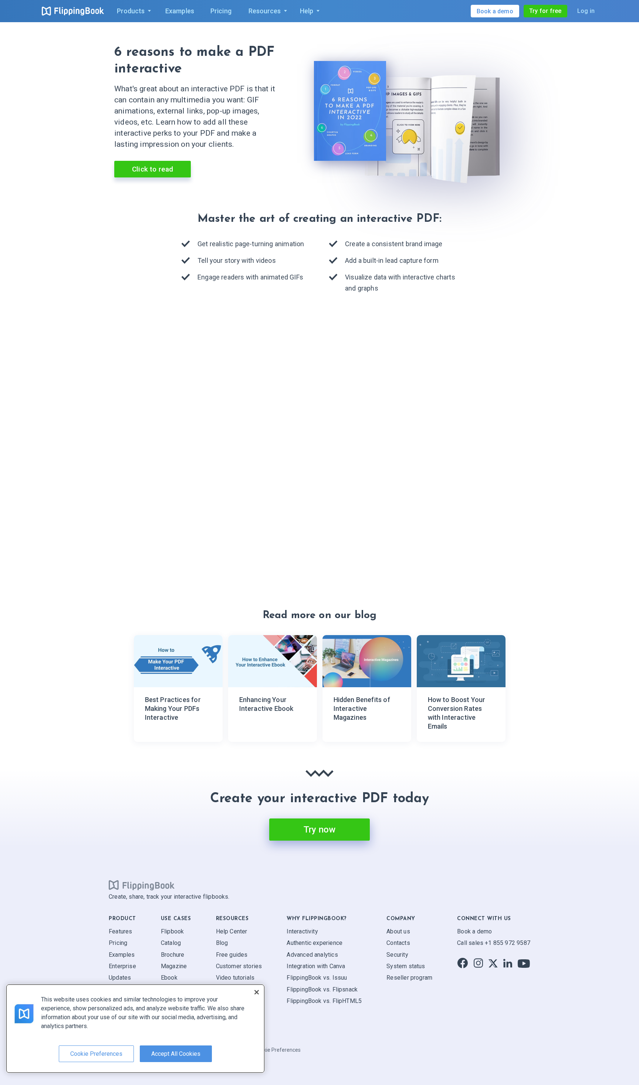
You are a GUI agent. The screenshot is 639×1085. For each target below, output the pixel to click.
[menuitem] (132, 11)
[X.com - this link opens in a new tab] (493, 963)
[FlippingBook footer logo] (142, 885)
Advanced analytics (312, 954)
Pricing (118, 942)
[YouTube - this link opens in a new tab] (524, 963)
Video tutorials (235, 977)
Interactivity (302, 931)
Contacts (398, 942)
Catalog (171, 942)
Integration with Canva (316, 966)
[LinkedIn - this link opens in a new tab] (507, 963)
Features (120, 931)
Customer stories (239, 966)
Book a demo (474, 931)
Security (397, 954)
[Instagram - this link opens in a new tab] (478, 963)
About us (398, 931)
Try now (319, 829)
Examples (122, 954)
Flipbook (172, 931)
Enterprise (122, 966)
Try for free (545, 10)
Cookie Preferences (277, 1050)
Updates (120, 977)
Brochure (172, 954)
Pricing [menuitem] (220, 11)
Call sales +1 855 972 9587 (493, 942)
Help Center (231, 931)
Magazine (174, 966)
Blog (222, 942)
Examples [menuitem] (179, 11)
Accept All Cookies (175, 1053)
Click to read (152, 169)
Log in (586, 10)
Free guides (232, 954)
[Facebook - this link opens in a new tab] (462, 963)
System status (405, 966)
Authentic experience (314, 942)
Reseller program (409, 977)
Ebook (169, 977)
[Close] (256, 992)
